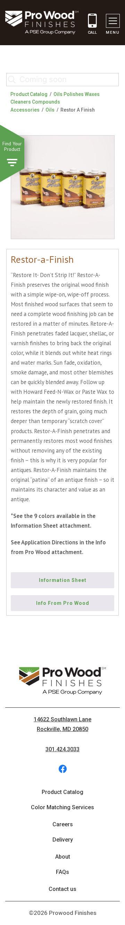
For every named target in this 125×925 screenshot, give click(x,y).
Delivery (62, 839)
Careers (62, 824)
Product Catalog (29, 94)
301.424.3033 (62, 749)
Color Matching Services (62, 807)
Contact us (62, 889)
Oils (50, 110)
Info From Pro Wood (62, 603)
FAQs (62, 872)
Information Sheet (62, 580)
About (62, 856)
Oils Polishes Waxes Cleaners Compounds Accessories (55, 102)
